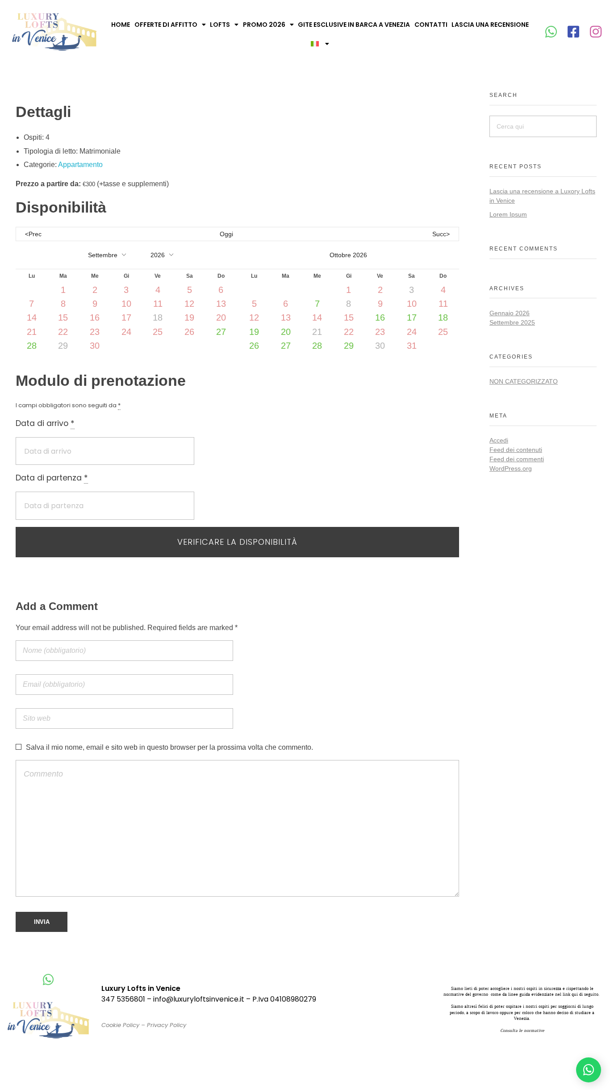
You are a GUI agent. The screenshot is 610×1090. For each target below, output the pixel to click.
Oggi (226, 234)
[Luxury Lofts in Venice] (54, 31)
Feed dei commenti (516, 459)
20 (286, 332)
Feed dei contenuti (515, 449)
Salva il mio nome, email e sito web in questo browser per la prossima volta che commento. (169, 747)
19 (254, 332)
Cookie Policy (120, 1025)
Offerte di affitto (165, 24)
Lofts (220, 24)
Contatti (430, 24)
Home (120, 24)
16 (380, 317)
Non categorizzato (523, 381)
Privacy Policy (166, 1025)
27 (221, 332)
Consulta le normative (522, 1030)
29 (349, 346)
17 (412, 317)
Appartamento (80, 164)
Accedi (498, 440)
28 (32, 346)
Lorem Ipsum (508, 214)
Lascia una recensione (490, 24)
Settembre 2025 (512, 322)
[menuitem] (320, 44)
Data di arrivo (45, 423)
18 (443, 317)
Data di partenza (52, 477)
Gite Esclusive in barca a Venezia (354, 24)
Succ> (441, 234)
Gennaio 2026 (509, 313)
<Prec (33, 234)
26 (254, 346)
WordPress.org (510, 468)
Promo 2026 (264, 24)
